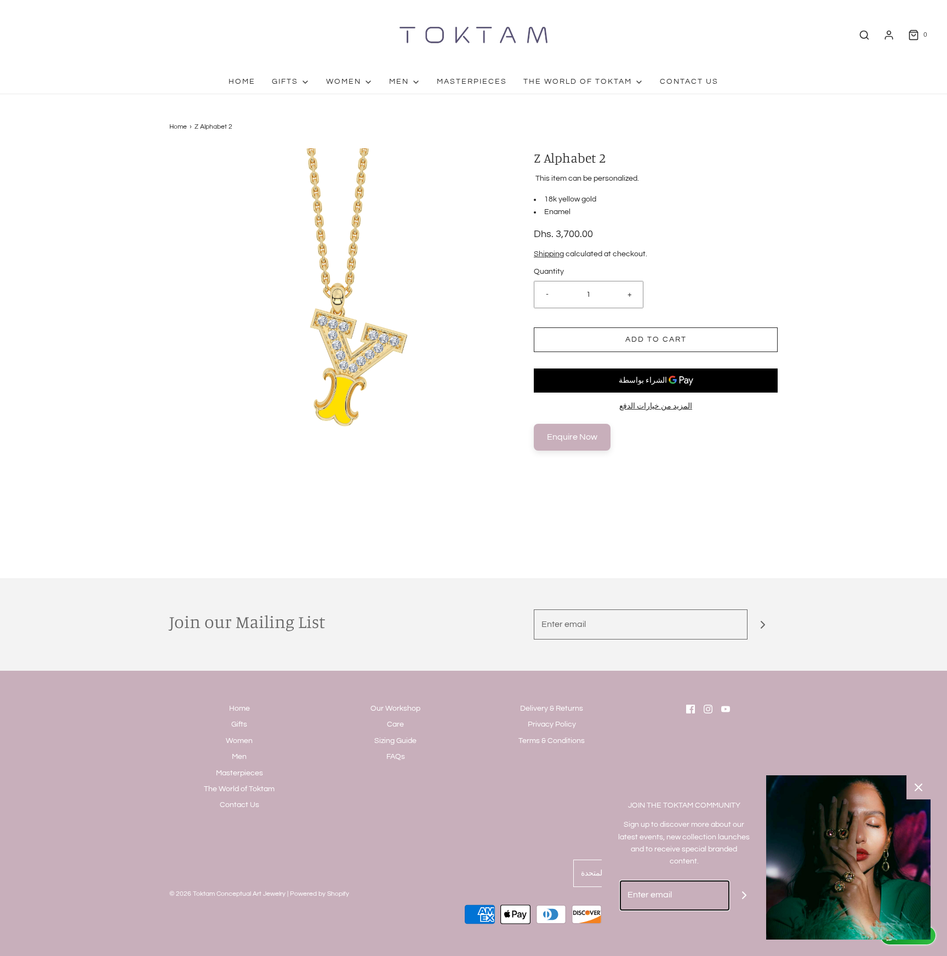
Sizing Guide (395, 741)
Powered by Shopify (319, 893)
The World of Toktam (239, 789)
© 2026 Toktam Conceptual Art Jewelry (227, 893)
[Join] (763, 624)
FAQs (395, 757)
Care (395, 724)
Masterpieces (472, 81)
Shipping (549, 254)
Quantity (549, 271)
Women (239, 741)
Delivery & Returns (551, 708)
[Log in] (888, 35)
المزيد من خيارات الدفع (655, 406)
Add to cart (656, 339)
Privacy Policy (552, 724)
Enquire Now (572, 437)
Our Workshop (395, 708)
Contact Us (689, 81)
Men (239, 757)
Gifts (239, 724)
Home (242, 81)
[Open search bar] (864, 35)
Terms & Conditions (551, 741)
